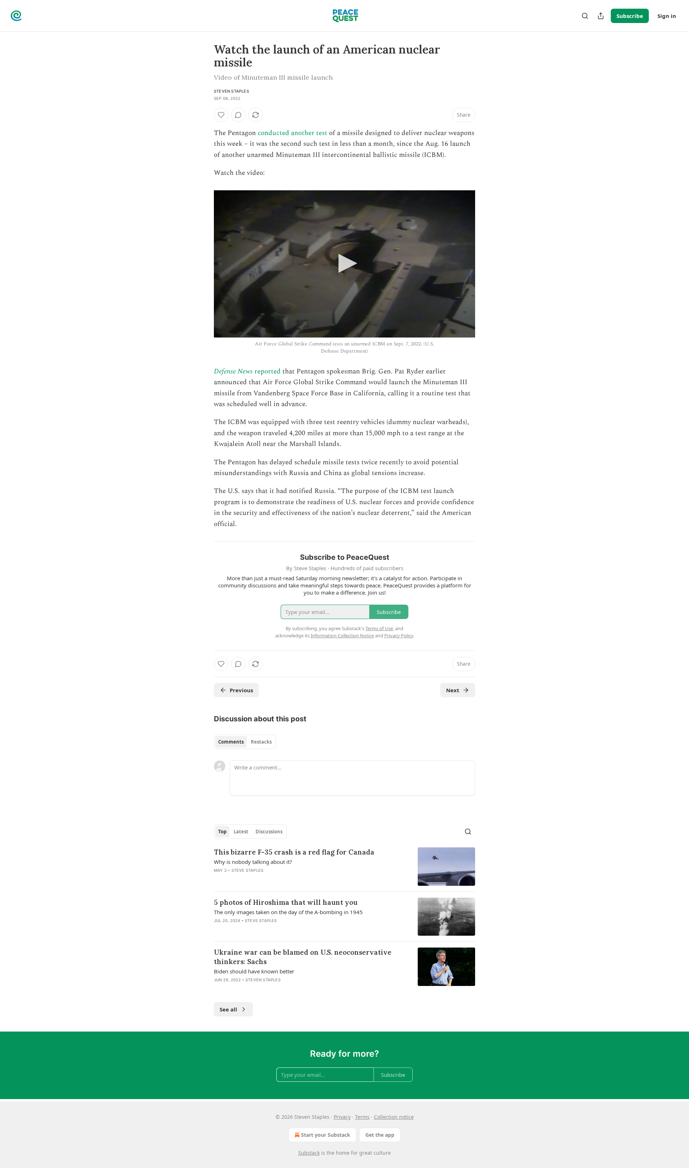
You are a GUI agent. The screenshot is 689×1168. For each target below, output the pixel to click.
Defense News (233, 371)
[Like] (221, 115)
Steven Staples (231, 91)
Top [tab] (222, 831)
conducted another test (292, 133)
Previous (241, 690)
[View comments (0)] (238, 115)
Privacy (342, 1116)
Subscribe (630, 15)
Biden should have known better (254, 971)
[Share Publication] (601, 16)
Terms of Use (379, 628)
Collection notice (394, 1116)
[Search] (585, 16)
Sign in (666, 15)
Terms (362, 1116)
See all (228, 1009)
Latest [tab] (241, 831)
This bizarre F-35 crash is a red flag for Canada (294, 852)
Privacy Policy (398, 635)
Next (452, 690)
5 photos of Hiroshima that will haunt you (285, 902)
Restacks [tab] (261, 742)
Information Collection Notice (342, 635)
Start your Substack (325, 1134)
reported (267, 371)
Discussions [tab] (269, 831)
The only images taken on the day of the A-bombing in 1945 (288, 912)
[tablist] (245, 742)
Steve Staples (247, 870)
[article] (344, 866)
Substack (309, 1152)
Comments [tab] (231, 742)
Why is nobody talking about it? (253, 861)
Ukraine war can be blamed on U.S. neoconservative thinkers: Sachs (303, 957)
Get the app (379, 1134)
